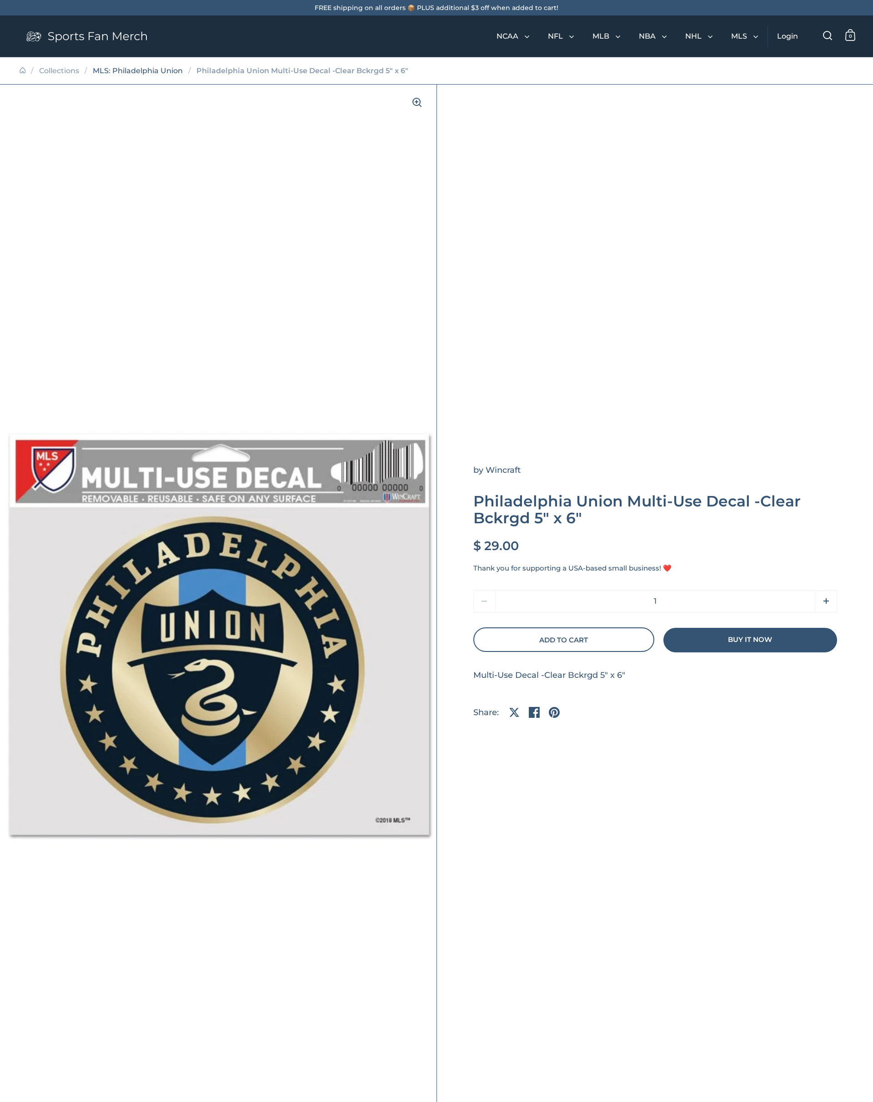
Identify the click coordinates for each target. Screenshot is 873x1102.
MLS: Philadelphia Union (138, 70)
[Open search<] (828, 35)
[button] (826, 601)
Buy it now (750, 640)
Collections (59, 70)
